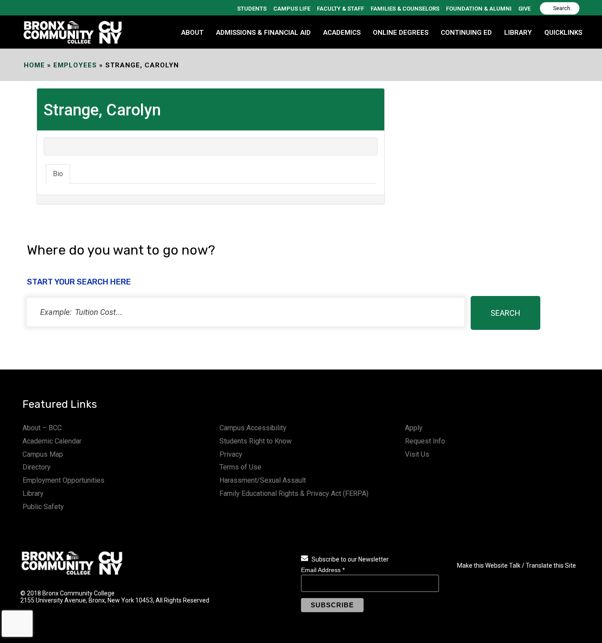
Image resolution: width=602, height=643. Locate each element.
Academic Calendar (52, 441)
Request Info (425, 441)
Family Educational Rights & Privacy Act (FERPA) (293, 493)
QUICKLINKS (563, 33)
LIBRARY (518, 33)
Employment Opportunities (63, 480)
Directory (36, 467)
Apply (414, 428)
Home (34, 65)
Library (33, 493)
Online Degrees (400, 33)
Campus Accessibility (252, 428)
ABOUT (192, 33)
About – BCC (42, 428)
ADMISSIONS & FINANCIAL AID (263, 33)
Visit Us (417, 454)
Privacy (230, 454)
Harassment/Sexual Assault (262, 480)
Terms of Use (240, 467)
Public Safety (43, 507)
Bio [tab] (58, 174)
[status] (246, 312)
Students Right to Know (255, 441)
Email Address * (323, 569)
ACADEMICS (341, 33)
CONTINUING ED (466, 33)
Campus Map (42, 454)
